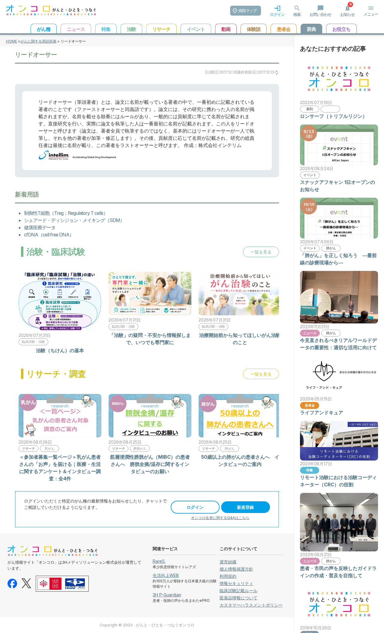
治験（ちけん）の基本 (60, 350)
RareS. (159, 561)
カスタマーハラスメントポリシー (251, 605)
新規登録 (245, 507)
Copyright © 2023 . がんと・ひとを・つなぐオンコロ (147, 625)
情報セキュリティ (236, 583)
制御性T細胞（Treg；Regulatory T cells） (66, 213)
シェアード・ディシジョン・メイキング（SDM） (74, 220)
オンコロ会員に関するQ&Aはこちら (220, 517)
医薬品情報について (238, 597)
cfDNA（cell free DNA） (49, 235)
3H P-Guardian (167, 594)
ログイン (195, 507)
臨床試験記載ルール (238, 590)
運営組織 (228, 561)
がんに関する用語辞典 (38, 41)
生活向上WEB (166, 575)
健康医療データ (40, 227)
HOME (11, 41)
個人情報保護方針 (236, 569)
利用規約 (228, 576)
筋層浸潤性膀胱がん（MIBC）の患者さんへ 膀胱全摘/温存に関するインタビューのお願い (150, 464)
